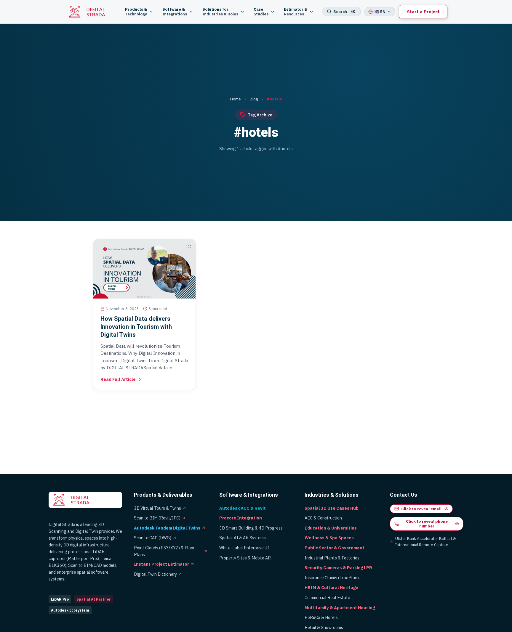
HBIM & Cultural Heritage (331, 587)
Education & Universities (331, 528)
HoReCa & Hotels (321, 617)
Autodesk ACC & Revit (242, 508)
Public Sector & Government (334, 548)
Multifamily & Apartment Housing (340, 607)
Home (235, 99)
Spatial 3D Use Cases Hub (332, 508)
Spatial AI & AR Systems (242, 537)
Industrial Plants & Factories (332, 558)
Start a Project (423, 12)
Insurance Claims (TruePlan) (332, 577)
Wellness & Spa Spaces (329, 537)
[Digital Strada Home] (90, 11)
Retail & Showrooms (324, 627)
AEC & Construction (323, 518)
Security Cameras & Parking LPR (338, 567)
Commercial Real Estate (327, 597)
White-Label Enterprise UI (244, 548)
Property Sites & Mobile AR (245, 558)
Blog (254, 99)
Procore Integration (240, 518)
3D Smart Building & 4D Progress (251, 528)
